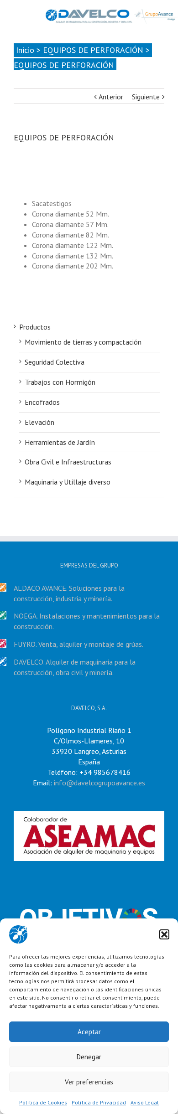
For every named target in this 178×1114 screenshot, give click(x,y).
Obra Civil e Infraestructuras (68, 461)
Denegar (89, 1056)
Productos (35, 326)
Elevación (39, 422)
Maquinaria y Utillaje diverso (67, 481)
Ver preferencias (89, 1082)
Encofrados (42, 402)
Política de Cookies (43, 1102)
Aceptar (89, 1031)
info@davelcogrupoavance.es (99, 782)
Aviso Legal (145, 1102)
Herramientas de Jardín (60, 442)
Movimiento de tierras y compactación (83, 341)
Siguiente (146, 96)
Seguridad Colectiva (54, 361)
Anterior (111, 96)
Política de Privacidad (99, 1102)
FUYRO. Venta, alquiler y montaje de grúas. (78, 644)
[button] (164, 934)
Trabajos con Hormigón (60, 382)
